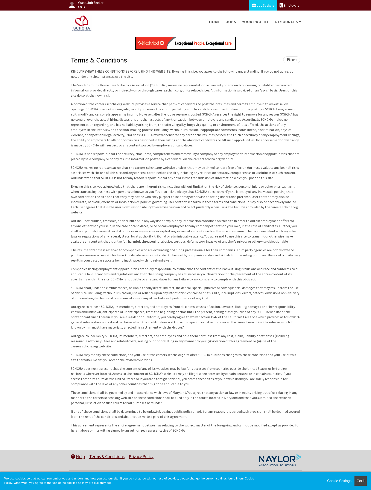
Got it (361, 481)
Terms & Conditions (107, 456)
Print (293, 60)
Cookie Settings (339, 481)
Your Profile (255, 21)
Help (80, 456)
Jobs (231, 21)
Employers (291, 5)
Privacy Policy (141, 456)
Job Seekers (265, 5)
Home (214, 21)
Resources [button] (286, 21)
